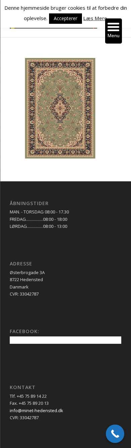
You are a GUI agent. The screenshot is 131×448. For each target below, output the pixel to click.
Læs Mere (95, 18)
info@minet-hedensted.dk (36, 410)
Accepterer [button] (65, 18)
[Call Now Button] (115, 434)
